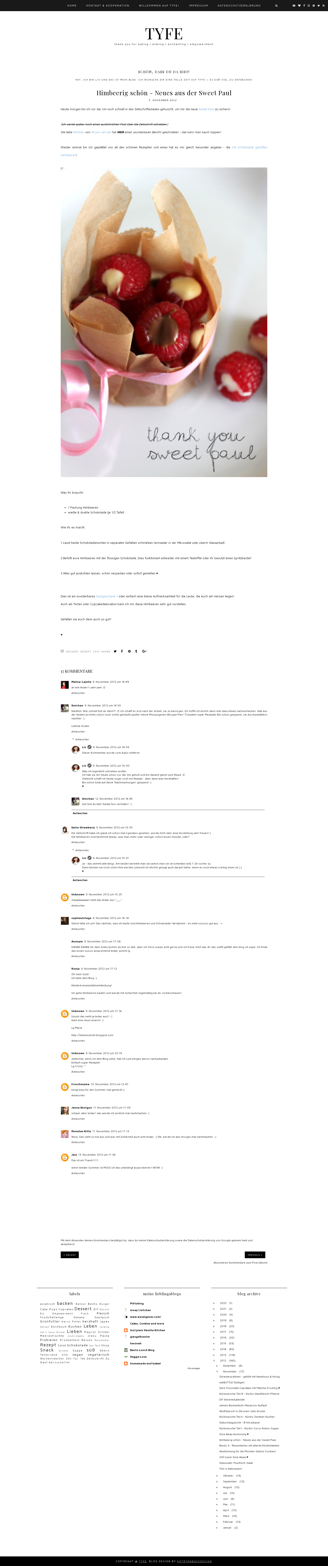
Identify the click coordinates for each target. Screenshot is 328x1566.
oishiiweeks (76, 1336)
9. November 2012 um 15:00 (111, 765)
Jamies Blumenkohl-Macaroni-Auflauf (243, 1405)
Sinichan (77, 705)
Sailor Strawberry (83, 827)
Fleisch (103, 1313)
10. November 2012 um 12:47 (109, 1084)
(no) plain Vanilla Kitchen (147, 1330)
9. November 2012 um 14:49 (111, 681)
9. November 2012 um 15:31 (111, 858)
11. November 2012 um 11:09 (112, 1107)
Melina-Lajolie (81, 681)
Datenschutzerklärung (239, 5)
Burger (105, 1304)
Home (72, 5)
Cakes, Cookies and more (147, 1323)
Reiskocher (102, 1340)
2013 (223, 1355)
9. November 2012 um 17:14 (104, 1011)
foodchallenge (52, 1317)
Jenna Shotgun (81, 1107)
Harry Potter (71, 1321)
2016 (223, 1337)
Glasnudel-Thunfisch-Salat (236, 1463)
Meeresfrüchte (52, 1335)
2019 (223, 1320)
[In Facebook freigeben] (123, 651)
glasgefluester (140, 1336)
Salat (62, 1345)
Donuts (105, 1309)
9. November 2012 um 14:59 (111, 747)
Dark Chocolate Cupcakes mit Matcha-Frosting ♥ (249, 1388)
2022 (223, 1303)
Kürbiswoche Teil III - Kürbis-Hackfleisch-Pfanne (249, 1393)
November (230, 1371)
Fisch (85, 1313)
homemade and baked (145, 1363)
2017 (223, 1331)
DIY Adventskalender (232, 1399)
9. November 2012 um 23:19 (104, 1053)
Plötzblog (137, 1303)
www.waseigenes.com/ (145, 1316)
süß (96, 652)
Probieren (49, 1340)
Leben (91, 1325)
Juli (225, 1493)
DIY (96, 1309)
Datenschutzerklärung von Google (209, 1240)
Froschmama (80, 1084)
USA (65, 1354)
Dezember (229, 1365)
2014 (223, 1349)
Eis (42, 1313)
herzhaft (90, 1321)
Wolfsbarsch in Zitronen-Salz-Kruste (242, 1411)
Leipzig (105, 1327)
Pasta (105, 1335)
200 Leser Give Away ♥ (233, 1457)
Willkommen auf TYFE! (159, 5)
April (226, 1510)
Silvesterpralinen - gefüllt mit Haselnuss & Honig (249, 1376)
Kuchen (75, 1326)
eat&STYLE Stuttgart (232, 1382)
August (227, 1487)
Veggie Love (138, 1356)
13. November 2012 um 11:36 (97, 1154)
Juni (225, 1498)
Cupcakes (66, 1309)
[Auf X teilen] (116, 651)
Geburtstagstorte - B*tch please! (239, 1422)
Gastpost (102, 1317)
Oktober (228, 1475)
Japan (105, 1321)
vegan (77, 1354)
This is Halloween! (230, 1468)
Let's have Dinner (53, 1332)
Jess (74, 1154)
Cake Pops (49, 1309)
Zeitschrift (95, 1358)
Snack (47, 1349)
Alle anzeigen (193, 1368)
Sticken (64, 1350)
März (226, 1516)
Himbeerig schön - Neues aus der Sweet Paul (247, 1440)
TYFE (164, 32)
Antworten (78, 693)
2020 (223, 1314)
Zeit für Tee (75, 1358)
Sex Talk (95, 1345)
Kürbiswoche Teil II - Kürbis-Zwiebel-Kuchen (247, 1416)
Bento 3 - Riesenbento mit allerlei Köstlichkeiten (249, 1445)
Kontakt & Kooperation (107, 5)
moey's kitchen (140, 1310)
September (230, 1481)
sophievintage (81, 918)
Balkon (81, 1304)
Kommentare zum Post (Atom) (248, 1262)
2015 (223, 1343)
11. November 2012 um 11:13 (110, 1131)
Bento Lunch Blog (142, 1350)
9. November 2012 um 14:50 (103, 705)
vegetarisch (99, 1354)
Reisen (87, 1340)
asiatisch (47, 1303)
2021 (223, 1308)
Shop (105, 1345)
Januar (227, 1527)
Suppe (78, 1350)
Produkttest (70, 1340)
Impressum (198, 5)
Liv (84, 747)
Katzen (45, 1327)
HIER (120, 132)
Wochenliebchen (52, 1358)
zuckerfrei (62, 1362)
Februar (228, 1521)
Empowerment (62, 1313)
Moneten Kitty (81, 1131)
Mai (225, 1504)
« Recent (70, 1255)
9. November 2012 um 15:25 (104, 894)
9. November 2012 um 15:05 (114, 827)
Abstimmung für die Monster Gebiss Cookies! (247, 1451)
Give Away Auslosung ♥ (234, 1434)
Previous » (255, 1255)
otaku (92, 1335)
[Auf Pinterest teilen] (130, 651)
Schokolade (77, 1345)
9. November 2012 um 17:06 (102, 941)
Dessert (72, 652)
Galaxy (79, 1317)
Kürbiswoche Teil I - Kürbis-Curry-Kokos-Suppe (249, 1428)
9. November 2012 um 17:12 (99, 968)
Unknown (77, 894)
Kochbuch (59, 1326)
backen (65, 1303)
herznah (135, 1343)
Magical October (97, 1332)
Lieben (74, 1331)
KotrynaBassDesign (194, 1561)
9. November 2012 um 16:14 (111, 918)
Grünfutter (50, 1321)
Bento (93, 1303)
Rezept (86, 652)
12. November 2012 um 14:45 (114, 798)
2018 (223, 1326)
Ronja (75, 968)
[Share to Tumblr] (137, 651)
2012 (223, 1360)
